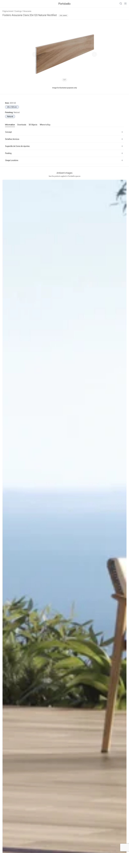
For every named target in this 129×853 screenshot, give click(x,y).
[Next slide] (94, 54)
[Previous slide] (34, 54)
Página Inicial (8, 11)
